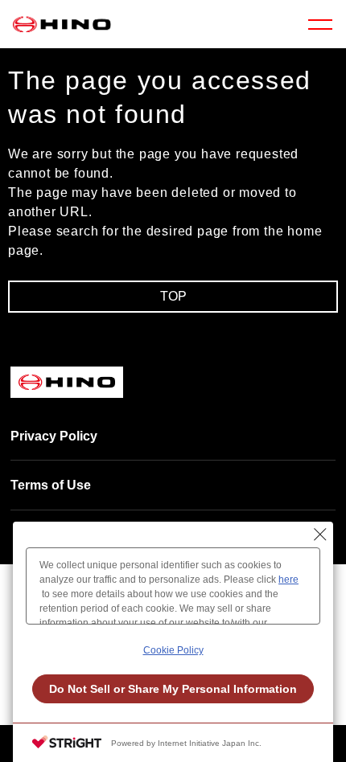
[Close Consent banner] (320, 534)
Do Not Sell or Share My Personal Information (173, 688)
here (288, 579)
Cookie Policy (173, 650)
